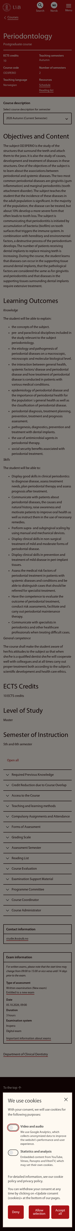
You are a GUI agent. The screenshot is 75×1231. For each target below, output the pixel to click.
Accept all (60, 1212)
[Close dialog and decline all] (66, 1098)
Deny (16, 1212)
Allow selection (39, 1212)
